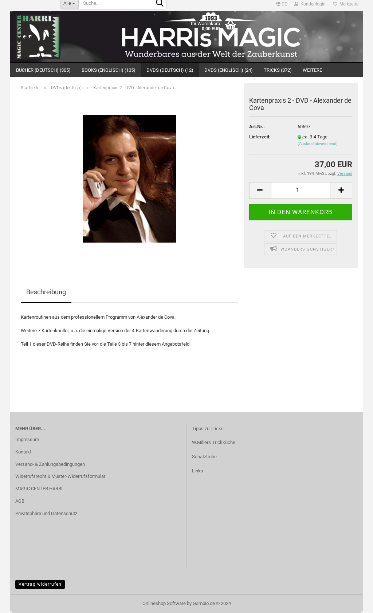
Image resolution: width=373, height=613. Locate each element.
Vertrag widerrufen (40, 584)
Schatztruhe (204, 456)
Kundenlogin (312, 4)
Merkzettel (348, 4)
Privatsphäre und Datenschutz (46, 513)
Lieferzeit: (260, 137)
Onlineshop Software (164, 603)
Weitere (312, 70)
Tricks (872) (278, 70)
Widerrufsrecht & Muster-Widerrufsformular (60, 476)
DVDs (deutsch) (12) (169, 70)
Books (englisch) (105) (109, 70)
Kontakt (23, 452)
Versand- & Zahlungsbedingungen (50, 464)
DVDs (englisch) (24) (228, 70)
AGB (19, 501)
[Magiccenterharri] (54, 37)
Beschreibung (46, 292)
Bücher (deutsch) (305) (43, 70)
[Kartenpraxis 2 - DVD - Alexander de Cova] (129, 178)
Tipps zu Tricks (208, 428)
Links (197, 470)
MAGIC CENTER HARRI (39, 488)
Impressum (27, 439)
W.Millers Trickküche (213, 442)
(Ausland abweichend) (318, 143)
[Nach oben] (20, 602)
